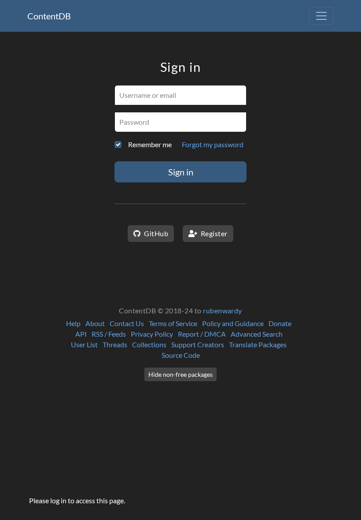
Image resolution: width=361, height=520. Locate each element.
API (81, 334)
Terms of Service (173, 323)
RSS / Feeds (109, 334)
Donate (280, 323)
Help (73, 323)
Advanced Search (257, 334)
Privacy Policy (152, 334)
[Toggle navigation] (321, 16)
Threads (115, 344)
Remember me (150, 144)
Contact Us (127, 323)
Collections (149, 344)
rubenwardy (222, 310)
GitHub (155, 233)
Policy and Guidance (233, 323)
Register (213, 233)
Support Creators (197, 344)
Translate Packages (258, 344)
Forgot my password (212, 144)
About (95, 323)
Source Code (181, 355)
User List (84, 344)
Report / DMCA (202, 334)
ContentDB (49, 16)
